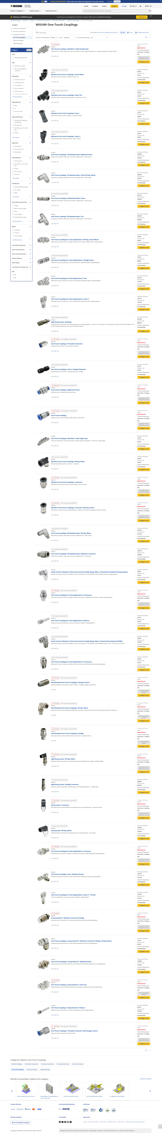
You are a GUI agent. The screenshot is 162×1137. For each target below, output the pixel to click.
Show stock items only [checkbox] (20, 57)
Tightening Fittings (18, 43)
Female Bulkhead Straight (20, 217)
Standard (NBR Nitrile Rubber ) (21, 187)
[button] (117, 1)
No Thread (16, 174)
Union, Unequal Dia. (19, 88)
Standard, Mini (17, 146)
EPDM (15, 192)
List (123, 32)
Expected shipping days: (84, 37)
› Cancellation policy (111, 1121)
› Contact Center (120, 1121)
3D (57, 56)
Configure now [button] (143, 62)
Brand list (25, 20)
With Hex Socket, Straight (20, 208)
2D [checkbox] (15, 275)
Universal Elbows (18, 236)
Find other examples (146, 1079)
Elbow (15, 211)
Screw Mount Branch (19, 82)
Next (151, 37)
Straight (16, 205)
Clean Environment (18, 149)
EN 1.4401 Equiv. (18, 125)
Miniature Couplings (18, 40)
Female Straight (18, 214)
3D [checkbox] (15, 277)
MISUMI (32, 20)
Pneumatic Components (58, 20)
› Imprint (85, 1121)
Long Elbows (17, 230)
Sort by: (61, 37)
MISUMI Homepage (15, 20)
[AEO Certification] (100, 1110)
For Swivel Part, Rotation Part (21, 94)
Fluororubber (17, 190)
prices (116, 32)
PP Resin (16, 133)
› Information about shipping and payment (135, 1121)
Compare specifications (143, 32)
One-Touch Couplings (19, 37)
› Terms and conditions (93, 1121)
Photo (130, 32)
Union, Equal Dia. (18, 85)
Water (15, 105)
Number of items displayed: (43, 37)
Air (15, 108)
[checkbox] (21, 66)
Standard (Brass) (18, 161)
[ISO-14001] (93, 1110)
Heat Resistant (17, 152)
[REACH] (114, 1110)
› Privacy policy (102, 1121)
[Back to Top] (160, 1126)
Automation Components (43, 20)
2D (55, 56)
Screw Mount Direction (19, 79)
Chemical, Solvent (18, 111)
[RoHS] (107, 1110)
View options (16, 137)
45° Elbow (16, 233)
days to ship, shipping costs (105, 32)
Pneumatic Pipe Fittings (73, 20)
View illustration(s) (17, 97)
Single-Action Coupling (19, 66)
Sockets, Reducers (18, 91)
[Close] (151, 16)
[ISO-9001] (86, 1110)
